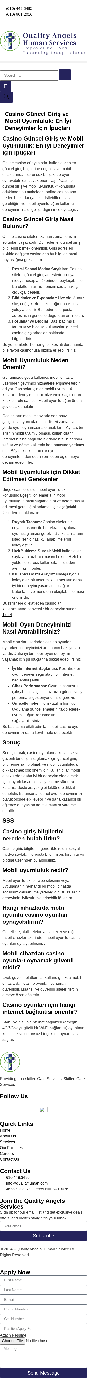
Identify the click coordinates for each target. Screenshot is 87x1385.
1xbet (7, 615)
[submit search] (65, 74)
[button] (43, 62)
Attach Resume (13, 1335)
